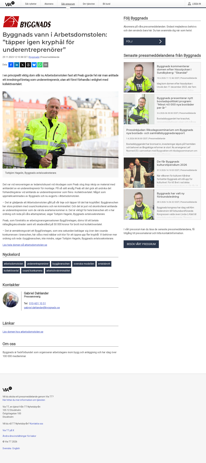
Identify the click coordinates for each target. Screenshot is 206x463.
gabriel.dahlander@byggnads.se (42, 307)
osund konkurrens (32, 270)
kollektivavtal (11, 270)
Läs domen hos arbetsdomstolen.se (23, 331)
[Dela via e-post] (45, 65)
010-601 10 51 (37, 303)
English (16, 448)
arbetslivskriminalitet (58, 270)
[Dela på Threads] (28, 65)
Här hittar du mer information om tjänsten (24, 400)
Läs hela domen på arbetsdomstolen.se (25, 244)
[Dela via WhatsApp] (39, 65)
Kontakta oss (36, 423)
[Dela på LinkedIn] (16, 65)
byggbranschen (61, 263)
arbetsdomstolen (13, 263)
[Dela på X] (22, 65)
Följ (129, 41)
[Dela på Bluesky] (34, 65)
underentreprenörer (38, 263)
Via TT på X (8, 430)
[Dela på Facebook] (11, 65)
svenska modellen (84, 263)
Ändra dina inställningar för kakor (19, 436)
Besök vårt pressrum (141, 244)
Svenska (7, 448)
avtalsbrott (104, 263)
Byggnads (34, 57)
